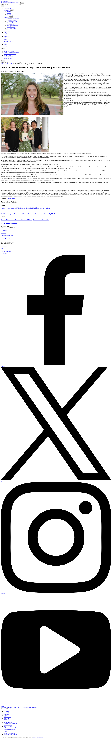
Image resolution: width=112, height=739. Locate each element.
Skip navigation (4, 1)
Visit (5, 37)
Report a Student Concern (10, 729)
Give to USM (4, 253)
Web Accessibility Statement (10, 734)
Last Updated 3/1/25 (38, 737)
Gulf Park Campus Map (6, 251)
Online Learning (11, 27)
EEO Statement (7, 717)
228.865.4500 (4, 246)
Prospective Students (9, 51)
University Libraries (11, 28)
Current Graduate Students (10, 54)
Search (2, 60)
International (10, 15)
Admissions (6, 10)
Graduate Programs (11, 20)
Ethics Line (6, 719)
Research (6, 29)
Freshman (9, 11)
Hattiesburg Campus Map (7, 235)
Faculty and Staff (8, 58)
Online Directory (8, 725)
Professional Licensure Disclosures (12, 727)
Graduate (9, 14)
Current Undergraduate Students (11, 52)
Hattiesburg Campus (9, 223)
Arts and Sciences (11, 198)
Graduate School (11, 24)
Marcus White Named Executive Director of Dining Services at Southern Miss (25, 220)
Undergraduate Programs (13, 18)
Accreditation (7, 712)
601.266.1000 (4, 230)
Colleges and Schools (12, 21)
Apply (5, 39)
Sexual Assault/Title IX (9, 733)
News (5, 43)
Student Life (7, 31)
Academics (6, 17)
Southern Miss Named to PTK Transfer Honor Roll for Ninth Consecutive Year (25, 208)
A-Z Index (6, 711)
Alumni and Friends (8, 56)
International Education (12, 25)
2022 (11, 64)
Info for (2, 48)
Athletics (6, 33)
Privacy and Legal (8, 726)
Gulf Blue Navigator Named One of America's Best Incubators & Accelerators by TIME (28, 214)
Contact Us (3, 233)
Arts (5, 32)
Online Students (7, 55)
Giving (5, 45)
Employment (7, 718)
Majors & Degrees (8, 41)
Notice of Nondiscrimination (10, 723)
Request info (7, 36)
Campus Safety (7, 714)
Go (19, 4)
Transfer (9, 13)
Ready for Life (7, 8)
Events (5, 44)
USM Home (4, 64)
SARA (5, 731)
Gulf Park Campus (8, 239)
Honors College (10, 22)
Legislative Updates (8, 722)
